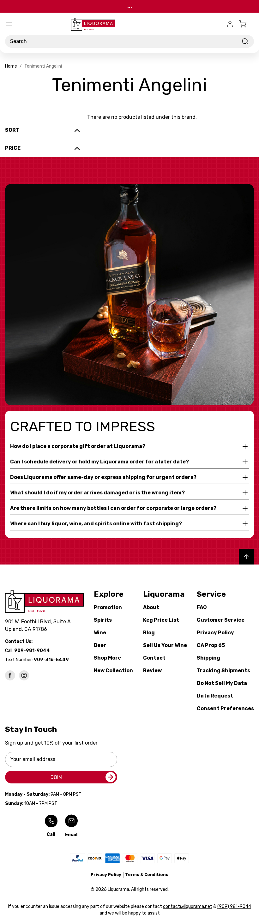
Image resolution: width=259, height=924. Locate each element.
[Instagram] (24, 675)
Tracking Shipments (223, 670)
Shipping (208, 658)
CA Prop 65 (211, 645)
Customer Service (220, 620)
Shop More (107, 658)
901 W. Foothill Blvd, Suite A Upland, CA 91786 (39, 625)
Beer (100, 645)
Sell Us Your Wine (165, 645)
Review (152, 670)
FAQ (202, 607)
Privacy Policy (215, 633)
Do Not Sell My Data (222, 683)
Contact (154, 658)
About (151, 607)
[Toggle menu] (9, 24)
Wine (100, 633)
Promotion (108, 607)
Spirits (103, 620)
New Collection (113, 670)
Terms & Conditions (146, 874)
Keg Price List (161, 620)
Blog (149, 633)
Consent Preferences (225, 708)
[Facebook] (10, 675)
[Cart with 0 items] (246, 24)
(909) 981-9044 (234, 906)
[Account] (230, 24)
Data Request (215, 696)
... (129, 6)
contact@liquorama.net (187, 906)
